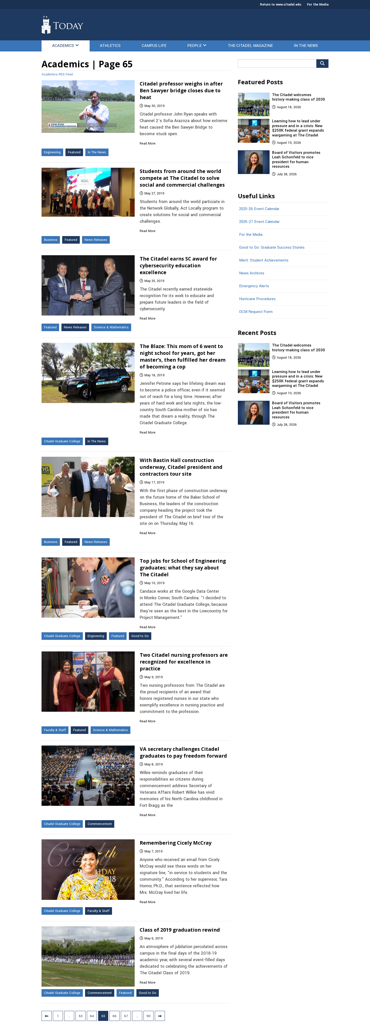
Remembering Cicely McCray (175, 842)
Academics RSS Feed (57, 74)
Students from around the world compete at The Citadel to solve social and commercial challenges (182, 178)
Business (50, 240)
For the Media (317, 4)
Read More (148, 143)
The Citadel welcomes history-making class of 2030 (298, 97)
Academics (63, 45)
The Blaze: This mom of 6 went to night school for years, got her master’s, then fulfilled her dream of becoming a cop (183, 356)
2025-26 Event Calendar (259, 209)
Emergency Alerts (254, 286)
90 (148, 1016)
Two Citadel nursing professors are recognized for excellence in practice (184, 661)
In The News (306, 45)
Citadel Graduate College (62, 441)
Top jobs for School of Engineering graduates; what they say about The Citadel (183, 567)
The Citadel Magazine (250, 45)
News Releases (96, 240)
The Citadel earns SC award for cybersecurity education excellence (178, 265)
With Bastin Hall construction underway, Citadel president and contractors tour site (181, 467)
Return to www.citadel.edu (280, 4)
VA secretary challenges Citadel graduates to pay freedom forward (183, 752)
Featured (74, 152)
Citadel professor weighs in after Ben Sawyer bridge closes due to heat (181, 90)
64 (92, 1016)
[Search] (322, 63)
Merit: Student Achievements (263, 260)
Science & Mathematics (111, 327)
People (194, 45)
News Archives (251, 273)
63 (81, 1016)
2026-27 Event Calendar (259, 221)
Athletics (110, 45)
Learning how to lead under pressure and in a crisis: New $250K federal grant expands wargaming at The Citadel (298, 128)
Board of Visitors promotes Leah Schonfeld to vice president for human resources (296, 159)
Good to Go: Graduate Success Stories (272, 247)
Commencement (100, 824)
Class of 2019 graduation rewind (180, 929)
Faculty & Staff (55, 730)
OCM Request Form (256, 311)
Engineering (52, 152)
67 (126, 1016)
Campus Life (154, 45)
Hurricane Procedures (257, 299)
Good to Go (140, 636)
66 (115, 1016)
